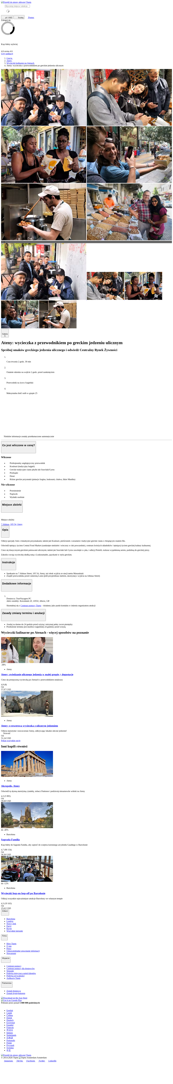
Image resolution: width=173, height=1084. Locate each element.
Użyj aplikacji (7, 54)
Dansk (9, 1018)
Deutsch (10, 1020)
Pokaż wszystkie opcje (10, 740)
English (9, 1010)
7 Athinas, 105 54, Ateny (11, 524)
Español (9, 1025)
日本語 (9, 1038)
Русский (10, 1045)
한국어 (9, 1030)
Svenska (10, 1048)
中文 (8, 1050)
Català (9, 1013)
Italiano (9, 1033)
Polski (9, 1043)
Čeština (9, 1015)
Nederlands (11, 1035)
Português (10, 1040)
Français (10, 1027)
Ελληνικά (10, 1022)
